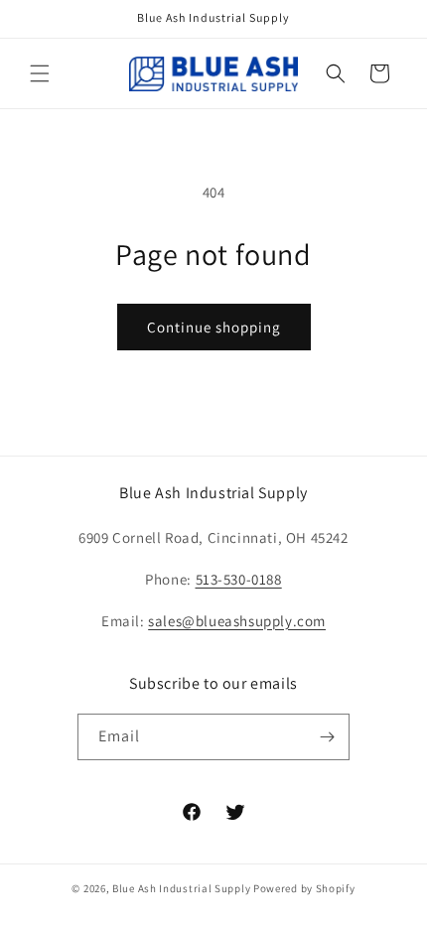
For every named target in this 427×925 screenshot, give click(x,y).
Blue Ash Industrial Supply (181, 888)
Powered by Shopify (304, 888)
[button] (40, 73)
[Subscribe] (327, 737)
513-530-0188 (239, 579)
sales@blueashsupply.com (237, 620)
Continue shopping (214, 327)
